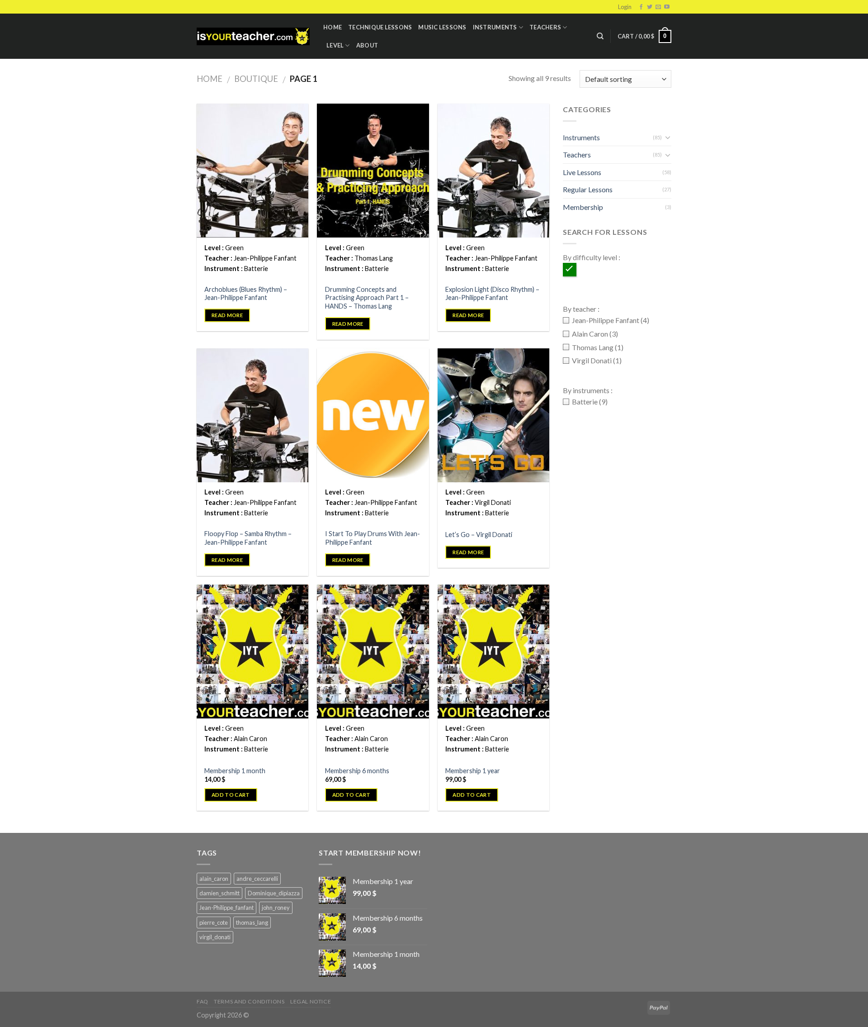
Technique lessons (380, 27)
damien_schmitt (219, 893)
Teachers (545, 27)
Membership (583, 207)
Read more (227, 315)
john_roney (276, 907)
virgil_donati (215, 937)
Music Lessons (442, 27)
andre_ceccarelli (257, 878)
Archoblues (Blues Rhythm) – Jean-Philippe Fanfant (245, 293)
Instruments (495, 27)
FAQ (202, 1001)
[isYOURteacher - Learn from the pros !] (253, 36)
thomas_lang (252, 922)
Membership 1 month (234, 771)
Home (332, 27)
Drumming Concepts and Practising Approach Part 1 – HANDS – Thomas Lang (367, 297)
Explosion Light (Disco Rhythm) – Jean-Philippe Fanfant (492, 293)
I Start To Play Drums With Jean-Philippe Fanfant (372, 538)
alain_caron (213, 878)
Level (335, 45)
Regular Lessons (588, 189)
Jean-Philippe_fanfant (226, 907)
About (367, 45)
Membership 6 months (357, 771)
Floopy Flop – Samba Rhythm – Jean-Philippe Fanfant (248, 538)
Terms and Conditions (249, 1001)
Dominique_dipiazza (274, 893)
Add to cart (231, 795)
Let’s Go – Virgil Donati (478, 534)
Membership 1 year (472, 771)
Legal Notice (310, 1001)
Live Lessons (582, 172)
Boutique (256, 79)
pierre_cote (213, 922)
